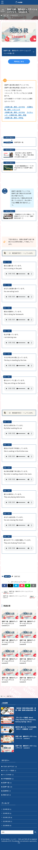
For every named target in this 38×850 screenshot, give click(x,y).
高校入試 (7, 795)
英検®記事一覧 (18, 142)
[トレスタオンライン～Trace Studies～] (19, 2)
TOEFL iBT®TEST (10, 766)
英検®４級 (7, 783)
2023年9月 (7, 825)
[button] (4, 585)
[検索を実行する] (35, 832)
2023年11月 (7, 817)
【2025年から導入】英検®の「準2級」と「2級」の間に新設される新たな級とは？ (24, 155)
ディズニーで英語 (9, 770)
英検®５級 (6, 15)
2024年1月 (7, 813)
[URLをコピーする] (33, 585)
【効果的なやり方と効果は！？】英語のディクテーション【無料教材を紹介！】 (24, 216)
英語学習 (7, 791)
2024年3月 (7, 809)
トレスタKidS (8, 775)
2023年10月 (7, 821)
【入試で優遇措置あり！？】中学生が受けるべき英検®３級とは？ (23, 168)
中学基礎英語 (8, 779)
